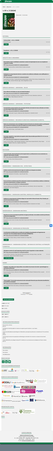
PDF (7, 44)
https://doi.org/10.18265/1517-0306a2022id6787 (17, 127)
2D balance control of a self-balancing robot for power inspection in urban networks (23, 250)
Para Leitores (5, 350)
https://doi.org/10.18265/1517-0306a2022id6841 (17, 201)
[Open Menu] (2, 1)
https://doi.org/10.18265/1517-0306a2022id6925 (17, 184)
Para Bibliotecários (6, 354)
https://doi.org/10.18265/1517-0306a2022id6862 (17, 269)
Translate (30, 294)
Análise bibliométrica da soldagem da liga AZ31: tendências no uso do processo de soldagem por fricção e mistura (24, 340)
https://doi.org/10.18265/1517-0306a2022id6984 (17, 139)
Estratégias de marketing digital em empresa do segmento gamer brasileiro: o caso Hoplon (20, 328)
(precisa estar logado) (16, 401)
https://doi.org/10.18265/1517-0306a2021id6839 (17, 252)
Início (4, 6)
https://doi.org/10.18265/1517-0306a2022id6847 (17, 217)
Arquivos (8, 6)
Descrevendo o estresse (7, 324)
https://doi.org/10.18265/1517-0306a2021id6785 (17, 171)
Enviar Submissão (8, 299)
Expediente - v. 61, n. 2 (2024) (11, 50)
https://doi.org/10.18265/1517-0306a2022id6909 (17, 77)
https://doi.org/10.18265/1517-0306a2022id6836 (17, 93)
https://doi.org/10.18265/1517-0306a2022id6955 (17, 283)
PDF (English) (9, 258)
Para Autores (5, 352)
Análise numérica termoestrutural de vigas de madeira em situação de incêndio (22, 170)
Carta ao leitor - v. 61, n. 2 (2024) (11, 40)
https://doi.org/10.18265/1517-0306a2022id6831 (17, 64)
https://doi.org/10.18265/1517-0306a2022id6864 (17, 235)
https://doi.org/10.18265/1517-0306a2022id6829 (17, 111)
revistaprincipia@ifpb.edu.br (28, 440)
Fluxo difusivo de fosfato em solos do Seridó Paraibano (17, 91)
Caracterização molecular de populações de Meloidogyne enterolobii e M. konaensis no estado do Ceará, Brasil (24, 336)
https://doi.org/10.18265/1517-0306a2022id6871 (17, 157)
